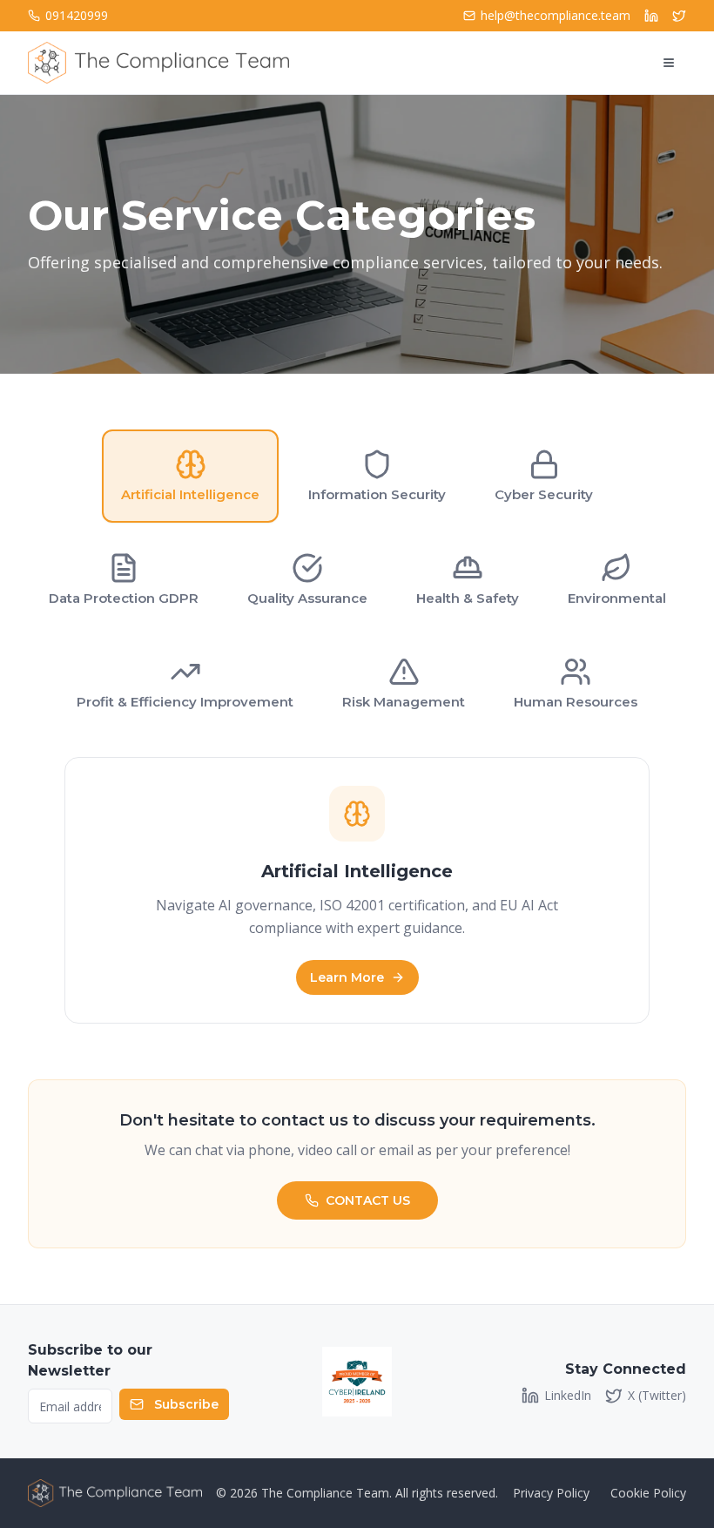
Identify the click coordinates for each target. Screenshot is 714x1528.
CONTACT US (368, 1200)
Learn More (347, 977)
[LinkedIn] (651, 16)
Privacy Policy (551, 1492)
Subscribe (186, 1404)
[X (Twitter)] (679, 16)
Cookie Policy (648, 1492)
